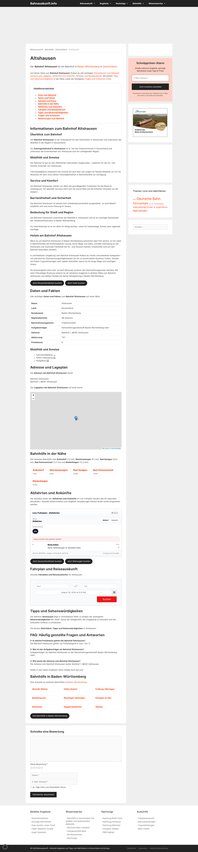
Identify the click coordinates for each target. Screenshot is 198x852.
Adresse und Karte (47, 101)
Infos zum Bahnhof (47, 95)
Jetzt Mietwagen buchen (78, 561)
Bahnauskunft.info (43, 3)
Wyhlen (99, 707)
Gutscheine (159, 204)
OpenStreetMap (116, 448)
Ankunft (114, 520)
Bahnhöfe (137, 3)
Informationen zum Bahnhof (106, 73)
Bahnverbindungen (146, 822)
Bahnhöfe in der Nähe (48, 104)
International (139, 207)
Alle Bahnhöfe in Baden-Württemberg (50, 716)
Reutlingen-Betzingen (74, 698)
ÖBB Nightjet (108, 832)
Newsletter (131, 848)
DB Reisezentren (74, 834)
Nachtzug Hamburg (112, 822)
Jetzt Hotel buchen (76, 283)
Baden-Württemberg (88, 66)
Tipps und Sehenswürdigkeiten (53, 113)
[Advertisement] (99, 25)
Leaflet (106, 448)
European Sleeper (111, 829)
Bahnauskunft (86, 3)
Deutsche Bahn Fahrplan (78, 827)
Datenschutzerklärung (159, 848)
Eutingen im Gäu (103, 698)
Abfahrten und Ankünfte (63, 76)
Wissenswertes (156, 3)
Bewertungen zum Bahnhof (51, 118)
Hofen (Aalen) (70, 689)
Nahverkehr (140, 210)
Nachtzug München (111, 825)
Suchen (107, 599)
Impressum (142, 848)
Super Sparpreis (39, 832)
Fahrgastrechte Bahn (76, 831)
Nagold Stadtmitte (73, 707)
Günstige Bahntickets (41, 822)
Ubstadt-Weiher (40, 689)
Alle (35, 531)
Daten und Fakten (46, 98)
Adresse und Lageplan (40, 76)
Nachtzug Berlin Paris (112, 818)
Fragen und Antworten (49, 115)
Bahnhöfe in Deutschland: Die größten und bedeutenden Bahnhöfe (80, 821)
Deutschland (61, 49)
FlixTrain (151, 204)
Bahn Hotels (143, 829)
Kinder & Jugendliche (157, 207)
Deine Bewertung (39, 764)
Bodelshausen (39, 698)
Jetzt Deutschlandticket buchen (47, 283)
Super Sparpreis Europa (42, 829)
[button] (75, 418)
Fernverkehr (140, 203)
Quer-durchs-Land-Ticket (43, 825)
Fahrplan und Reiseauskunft (89, 76)
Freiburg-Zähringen (105, 689)
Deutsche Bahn (149, 199)
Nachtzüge (121, 3)
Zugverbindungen (146, 825)
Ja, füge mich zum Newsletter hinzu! (49, 787)
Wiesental (37, 707)
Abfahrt (106, 520)
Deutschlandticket (40, 818)
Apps (134, 199)
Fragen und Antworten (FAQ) (98, 79)
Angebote (104, 3)
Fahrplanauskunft (146, 818)
